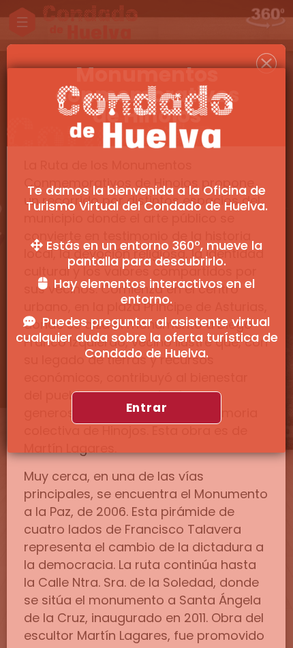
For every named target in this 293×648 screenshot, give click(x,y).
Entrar (147, 408)
